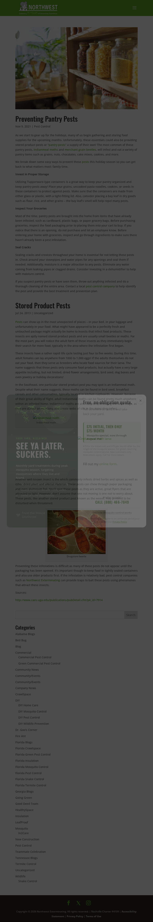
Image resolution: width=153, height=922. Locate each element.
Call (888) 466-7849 (112, 502)
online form (108, 464)
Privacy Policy (120, 521)
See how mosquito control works (112, 512)
